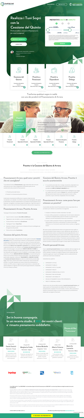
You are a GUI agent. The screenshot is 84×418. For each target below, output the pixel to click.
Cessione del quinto (39, 4)
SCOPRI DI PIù (19, 125)
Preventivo (61, 4)
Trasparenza (50, 4)
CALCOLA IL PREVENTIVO (19, 39)
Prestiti (29, 4)
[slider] (47, 30)
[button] (42, 152)
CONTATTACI (18, 44)
